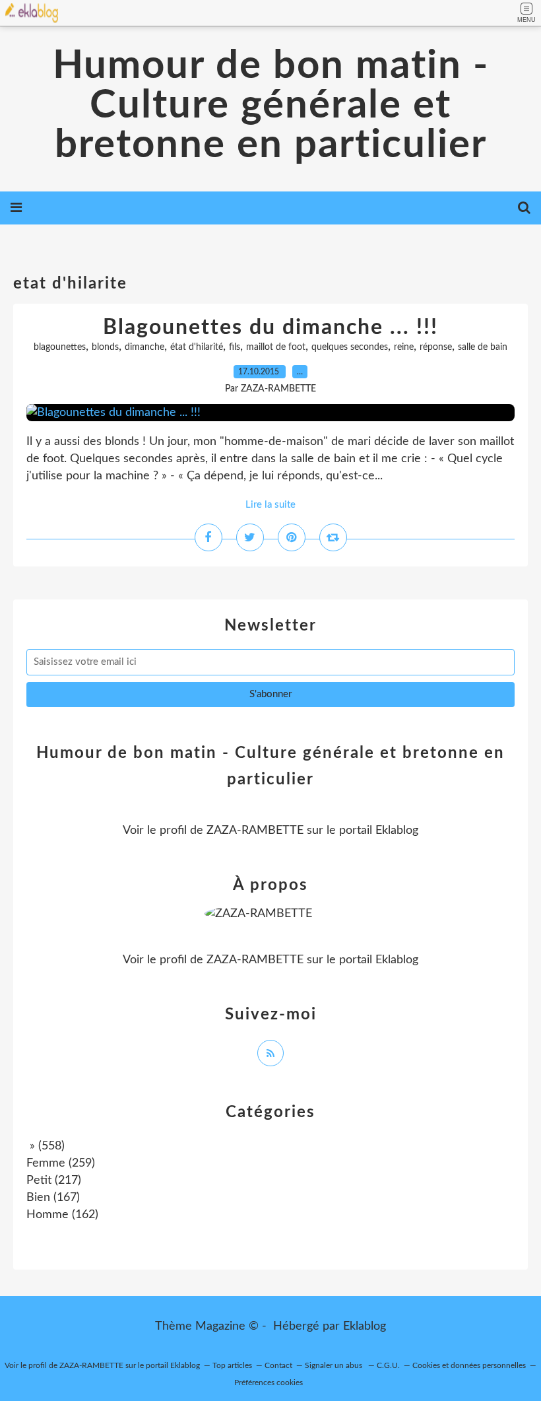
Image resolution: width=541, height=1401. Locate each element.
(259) (60, 1163)
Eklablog (364, 1326)
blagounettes (60, 347)
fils (234, 347)
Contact (278, 1365)
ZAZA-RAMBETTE (255, 831)
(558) (45, 1146)
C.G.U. (388, 1365)
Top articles (232, 1365)
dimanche (144, 347)
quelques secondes (349, 347)
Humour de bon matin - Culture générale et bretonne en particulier (271, 105)
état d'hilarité (196, 347)
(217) (53, 1180)
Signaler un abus (334, 1365)
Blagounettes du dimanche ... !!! (270, 327)
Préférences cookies (268, 1382)
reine (404, 347)
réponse (436, 347)
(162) (62, 1215)
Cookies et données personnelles (469, 1365)
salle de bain (482, 347)
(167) (53, 1198)
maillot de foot (275, 347)
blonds (105, 347)
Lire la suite (270, 505)
